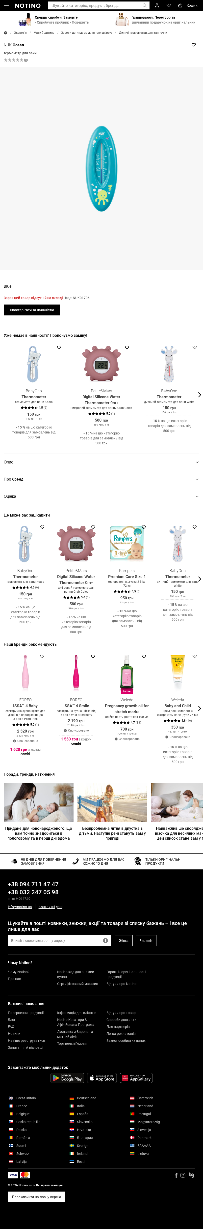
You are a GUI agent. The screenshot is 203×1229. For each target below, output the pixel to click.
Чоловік (146, 941)
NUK (8, 45)
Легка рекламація (121, 1034)
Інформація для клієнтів (76, 1013)
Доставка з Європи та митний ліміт (75, 1034)
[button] (6, 6)
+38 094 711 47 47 (33, 884)
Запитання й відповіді (25, 1047)
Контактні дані (50, 907)
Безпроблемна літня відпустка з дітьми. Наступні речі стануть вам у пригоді (112, 833)
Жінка (123, 941)
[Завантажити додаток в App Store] (102, 1078)
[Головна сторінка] (5, 33)
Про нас (14, 979)
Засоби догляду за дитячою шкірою (86, 32)
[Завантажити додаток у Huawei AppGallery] (136, 1078)
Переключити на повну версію (36, 1197)
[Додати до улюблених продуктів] (193, 45)
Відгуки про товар (121, 1013)
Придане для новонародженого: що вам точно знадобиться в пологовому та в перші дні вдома (38, 833)
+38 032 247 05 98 (33, 892)
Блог (12, 1020)
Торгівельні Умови (72, 1043)
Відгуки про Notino (121, 984)
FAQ (11, 1027)
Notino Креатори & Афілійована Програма (75, 1022)
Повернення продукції (26, 1013)
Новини (14, 1034)
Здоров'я (20, 32)
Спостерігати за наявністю (32, 310)
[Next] (199, 395)
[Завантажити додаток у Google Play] (67, 1078)
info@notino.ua (20, 907)
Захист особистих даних (126, 1041)
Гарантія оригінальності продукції (126, 974)
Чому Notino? (18, 972)
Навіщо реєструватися (26, 1041)
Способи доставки (121, 1020)
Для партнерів (118, 1027)
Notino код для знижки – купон (77, 974)
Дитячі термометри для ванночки (143, 32)
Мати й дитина (44, 32)
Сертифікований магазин (77, 984)
